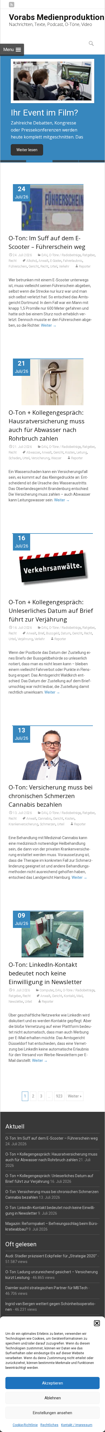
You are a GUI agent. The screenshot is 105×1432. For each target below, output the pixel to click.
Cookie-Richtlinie (25, 1425)
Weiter (49, 325)
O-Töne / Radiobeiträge (65, 255)
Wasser (56, 458)
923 (59, 1096)
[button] (97, 1323)
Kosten (70, 452)
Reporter (84, 266)
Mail (79, 996)
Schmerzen (47, 824)
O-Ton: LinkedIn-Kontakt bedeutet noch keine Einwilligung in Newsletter (45, 973)
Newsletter (16, 1002)
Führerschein (18, 266)
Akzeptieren (52, 1383)
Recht (13, 261)
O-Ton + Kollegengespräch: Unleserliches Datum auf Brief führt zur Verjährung (51, 610)
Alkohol (31, 261)
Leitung (81, 452)
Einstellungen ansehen (52, 1412)
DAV (44, 255)
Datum (66, 633)
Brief (41, 633)
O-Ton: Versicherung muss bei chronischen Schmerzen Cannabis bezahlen (51, 795)
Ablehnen (52, 1398)
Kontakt (69, 996)
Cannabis (44, 818)
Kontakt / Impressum (76, 1425)
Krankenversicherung (23, 824)
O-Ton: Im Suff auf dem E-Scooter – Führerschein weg (51, 1138)
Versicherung (40, 458)
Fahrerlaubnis (72, 261)
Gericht (34, 266)
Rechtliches (49, 1425)
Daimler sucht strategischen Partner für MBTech (46, 1288)
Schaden (15, 458)
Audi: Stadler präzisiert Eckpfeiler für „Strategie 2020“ (51, 1256)
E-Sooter (55, 261)
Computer (47, 990)
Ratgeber (88, 255)
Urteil (53, 266)
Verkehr (64, 266)
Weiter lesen (26, 150)
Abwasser (33, 452)
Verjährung (25, 639)
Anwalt (43, 261)
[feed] (11, 6)
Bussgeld (52, 633)
